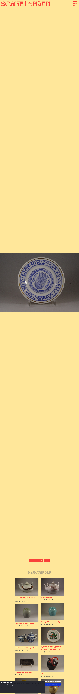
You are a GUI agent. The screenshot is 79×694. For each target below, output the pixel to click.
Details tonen (3, 691)
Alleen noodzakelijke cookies (52, 684)
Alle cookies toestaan (53, 681)
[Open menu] (77, 3)
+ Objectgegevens (34, 560)
